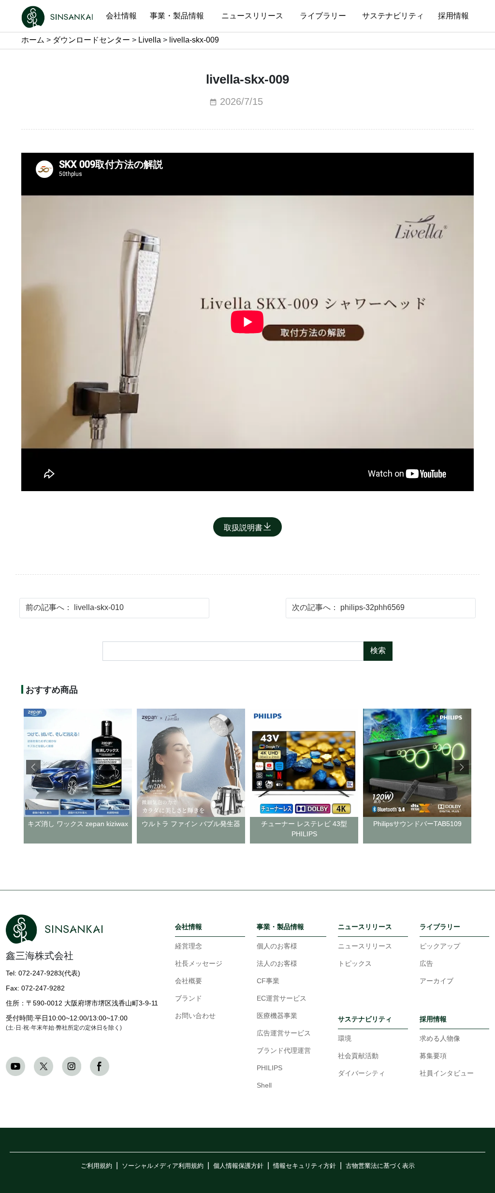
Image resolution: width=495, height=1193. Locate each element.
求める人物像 (440, 1039)
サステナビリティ (365, 1019)
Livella (149, 40)
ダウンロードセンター (91, 40)
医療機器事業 (277, 1016)
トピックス (355, 964)
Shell (264, 1086)
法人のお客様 (277, 964)
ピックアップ (440, 946)
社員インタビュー (447, 1073)
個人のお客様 (277, 946)
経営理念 (188, 946)
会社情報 (188, 927)
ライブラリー (440, 927)
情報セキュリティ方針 (304, 1166)
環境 (344, 1039)
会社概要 (188, 981)
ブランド (188, 999)
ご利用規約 (96, 1166)
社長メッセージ (198, 964)
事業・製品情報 (280, 927)
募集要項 (433, 1056)
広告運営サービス (284, 1033)
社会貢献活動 (358, 1056)
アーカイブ (436, 981)
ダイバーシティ (361, 1073)
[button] (461, 767)
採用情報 (433, 1019)
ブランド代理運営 (284, 1051)
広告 (426, 964)
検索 (378, 651)
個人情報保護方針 (238, 1166)
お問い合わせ (195, 1016)
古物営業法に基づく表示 (380, 1166)
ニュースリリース (365, 927)
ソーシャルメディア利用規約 (163, 1166)
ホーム (32, 40)
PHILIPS (269, 1068)
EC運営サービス (281, 999)
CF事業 (268, 981)
